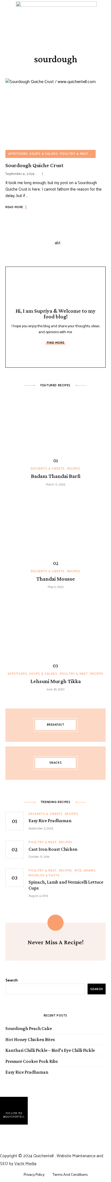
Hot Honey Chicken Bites (30, 1039)
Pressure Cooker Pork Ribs (31, 1061)
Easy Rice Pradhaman (26, 1072)
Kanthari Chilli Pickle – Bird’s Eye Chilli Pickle (50, 1050)
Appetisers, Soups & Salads (33, 153)
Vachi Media (25, 1163)
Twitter (55, 356)
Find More (55, 342)
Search (11, 980)
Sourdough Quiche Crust (34, 165)
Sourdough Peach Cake (28, 1028)
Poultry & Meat (74, 153)
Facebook (43, 356)
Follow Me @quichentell (14, 1115)
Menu (102, 20)
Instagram (67, 356)
